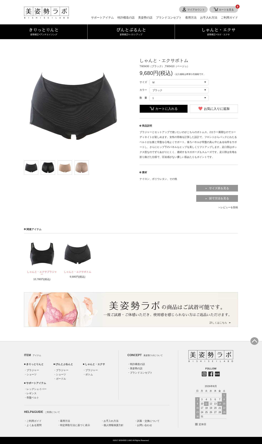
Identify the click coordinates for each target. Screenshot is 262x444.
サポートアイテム (102, 17)
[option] (42, 260)
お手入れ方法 (208, 17)
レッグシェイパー (37, 389)
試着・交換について (148, 420)
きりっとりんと (35, 364)
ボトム (89, 374)
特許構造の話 (126, 17)
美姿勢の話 (145, 17)
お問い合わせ (144, 425)
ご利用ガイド (229, 17)
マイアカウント (196, 9)
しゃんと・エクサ (95, 364)
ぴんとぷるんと (64, 364)
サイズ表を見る (219, 188)
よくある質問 (34, 425)
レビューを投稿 (229, 207)
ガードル (61, 378)
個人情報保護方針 (114, 425)
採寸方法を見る (219, 198)
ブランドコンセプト (169, 17)
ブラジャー (33, 370)
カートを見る (228, 8)
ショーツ (32, 374)
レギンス (32, 393)
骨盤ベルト (33, 397)
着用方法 (191, 17)
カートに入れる (166, 109)
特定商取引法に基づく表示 (75, 425)
